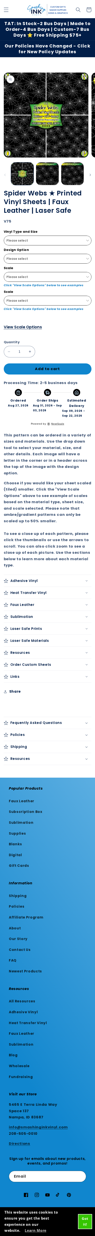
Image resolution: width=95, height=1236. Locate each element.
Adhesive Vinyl (23, 1012)
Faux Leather (21, 801)
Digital (15, 855)
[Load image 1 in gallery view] (22, 173)
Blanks (15, 844)
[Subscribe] (80, 1176)
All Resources (22, 1001)
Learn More (35, 1230)
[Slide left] (5, 175)
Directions (19, 1143)
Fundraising (21, 1076)
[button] (6, 9)
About (15, 928)
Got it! (85, 1221)
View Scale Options (23, 327)
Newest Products (25, 971)
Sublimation (21, 822)
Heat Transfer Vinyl (28, 1023)
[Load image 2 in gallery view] (47, 173)
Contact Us (20, 949)
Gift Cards (19, 865)
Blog (13, 1055)
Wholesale (19, 1066)
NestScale (57, 423)
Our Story (18, 938)
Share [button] (15, 691)
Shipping (18, 895)
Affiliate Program (26, 917)
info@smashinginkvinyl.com (38, 1127)
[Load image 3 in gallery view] (72, 173)
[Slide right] (90, 175)
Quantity (12, 342)
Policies (16, 906)
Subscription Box (25, 811)
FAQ (13, 960)
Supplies (17, 833)
